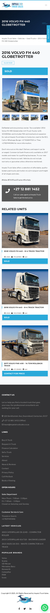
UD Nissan (6, 563)
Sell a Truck (7, 452)
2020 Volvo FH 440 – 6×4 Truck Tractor (24, 251)
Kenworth (6, 569)
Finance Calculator (10, 448)
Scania (4, 561)
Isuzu (4, 577)
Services (5, 456)
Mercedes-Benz (8, 566)
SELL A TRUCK (48, 34)
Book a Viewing (8, 480)
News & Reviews (9, 464)
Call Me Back (7, 476)
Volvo (4, 558)
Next (46, 117)
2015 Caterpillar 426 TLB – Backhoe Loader (24, 539)
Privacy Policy (8, 472)
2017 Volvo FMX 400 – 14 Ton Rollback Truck (23, 364)
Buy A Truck (7, 440)
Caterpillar (6, 572)
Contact (5, 468)
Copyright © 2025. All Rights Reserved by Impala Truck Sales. (25, 593)
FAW (4, 575)
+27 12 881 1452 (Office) (15, 420)
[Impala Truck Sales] (12, 5)
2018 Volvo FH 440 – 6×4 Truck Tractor (24, 307)
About (4, 460)
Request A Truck (9, 444)
